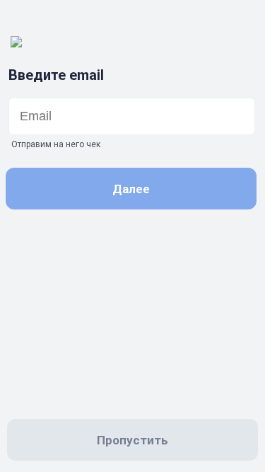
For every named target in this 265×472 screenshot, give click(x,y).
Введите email (56, 75)
